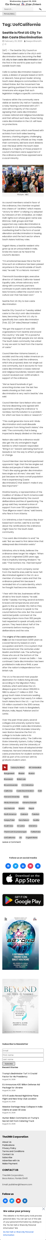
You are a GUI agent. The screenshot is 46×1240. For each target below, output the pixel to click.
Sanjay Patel (9, 820)
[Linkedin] (23, 866)
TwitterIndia (35, 832)
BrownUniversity (10, 785)
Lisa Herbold (9, 808)
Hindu (26, 797)
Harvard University (11, 797)
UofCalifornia (9, 837)
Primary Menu (9, 14)
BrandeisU (8, 779)
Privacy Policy (9, 1148)
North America (10, 814)
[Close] (43, 1209)
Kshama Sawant (29, 802)
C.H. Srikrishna (27, 785)
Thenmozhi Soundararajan (15, 832)
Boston (31, 773)
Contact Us (8, 1154)
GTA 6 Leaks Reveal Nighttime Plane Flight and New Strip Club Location (20, 1097)
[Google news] (38, 866)
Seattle (36, 820)
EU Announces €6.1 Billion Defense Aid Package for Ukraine (21, 1086)
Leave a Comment (11, 842)
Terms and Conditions (13, 1151)
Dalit (40, 791)
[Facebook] (8, 866)
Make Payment (10, 1163)
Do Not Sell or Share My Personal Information (18, 1233)
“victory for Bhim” (18, 767)
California (8, 791)
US (20, 837)
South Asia (8, 826)
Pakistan (35, 814)
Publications (8, 1145)
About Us (6, 1142)
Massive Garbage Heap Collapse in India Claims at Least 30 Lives (22, 1108)
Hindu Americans (11, 802)
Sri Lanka (21, 826)
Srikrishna (33, 826)
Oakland (24, 814)
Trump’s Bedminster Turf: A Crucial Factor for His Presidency (19, 1075)
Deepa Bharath (33, 41)
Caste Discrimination (25, 791)
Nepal (31, 808)
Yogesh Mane (31, 837)
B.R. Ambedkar (35, 767)
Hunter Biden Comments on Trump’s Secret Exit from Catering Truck (20, 1119)
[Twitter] (15, 866)
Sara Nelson (24, 820)
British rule (21, 779)
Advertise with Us (11, 1160)
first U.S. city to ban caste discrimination (21, 58)
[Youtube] (30, 866)
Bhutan (21, 773)
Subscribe (7, 1157)
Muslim (22, 808)
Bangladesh (9, 773)
